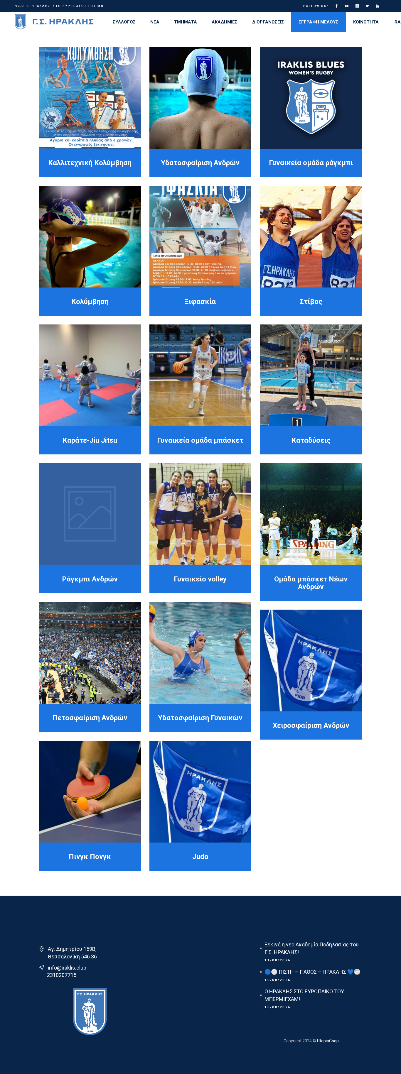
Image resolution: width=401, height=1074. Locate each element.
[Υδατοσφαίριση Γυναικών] (200, 653)
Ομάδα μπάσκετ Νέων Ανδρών (311, 583)
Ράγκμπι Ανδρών (90, 579)
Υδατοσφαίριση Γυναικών (200, 718)
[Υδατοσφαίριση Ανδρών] (200, 98)
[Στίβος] (311, 236)
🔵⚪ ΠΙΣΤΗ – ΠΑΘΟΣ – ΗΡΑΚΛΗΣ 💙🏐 (312, 972)
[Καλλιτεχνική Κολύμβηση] (90, 98)
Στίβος (311, 301)
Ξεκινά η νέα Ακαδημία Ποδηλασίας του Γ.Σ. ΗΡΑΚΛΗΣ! (311, 948)
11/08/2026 (277, 960)
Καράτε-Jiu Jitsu (90, 440)
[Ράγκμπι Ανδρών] (90, 514)
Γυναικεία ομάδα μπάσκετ (200, 440)
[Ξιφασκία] (200, 236)
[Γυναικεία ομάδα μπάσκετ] (200, 375)
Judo (200, 857)
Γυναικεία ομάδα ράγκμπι (311, 163)
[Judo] (200, 792)
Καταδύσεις (311, 440)
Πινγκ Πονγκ (90, 857)
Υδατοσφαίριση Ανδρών (200, 163)
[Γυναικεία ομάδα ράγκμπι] (311, 98)
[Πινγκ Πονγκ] (90, 792)
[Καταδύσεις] (311, 375)
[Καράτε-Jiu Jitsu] (90, 375)
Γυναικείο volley (200, 579)
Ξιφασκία (200, 301)
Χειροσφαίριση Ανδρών (311, 725)
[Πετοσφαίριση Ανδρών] (90, 653)
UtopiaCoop (327, 1041)
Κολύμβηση (90, 301)
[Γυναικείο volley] (200, 514)
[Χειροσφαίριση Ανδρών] (311, 660)
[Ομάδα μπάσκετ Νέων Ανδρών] (311, 514)
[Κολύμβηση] (90, 236)
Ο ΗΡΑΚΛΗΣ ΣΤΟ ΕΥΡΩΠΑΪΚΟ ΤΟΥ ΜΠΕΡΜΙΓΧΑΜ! (67, 6)
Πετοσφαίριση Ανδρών (89, 718)
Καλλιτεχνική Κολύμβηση (90, 163)
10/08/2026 (277, 980)
